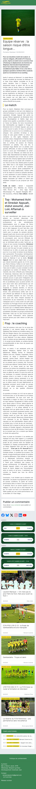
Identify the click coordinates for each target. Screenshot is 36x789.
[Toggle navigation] (33, 2)
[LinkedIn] (20, 515)
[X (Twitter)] (11, 515)
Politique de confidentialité (18, 758)
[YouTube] (24, 515)
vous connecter (16, 505)
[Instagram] (16, 515)
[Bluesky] (7, 515)
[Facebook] (3, 515)
